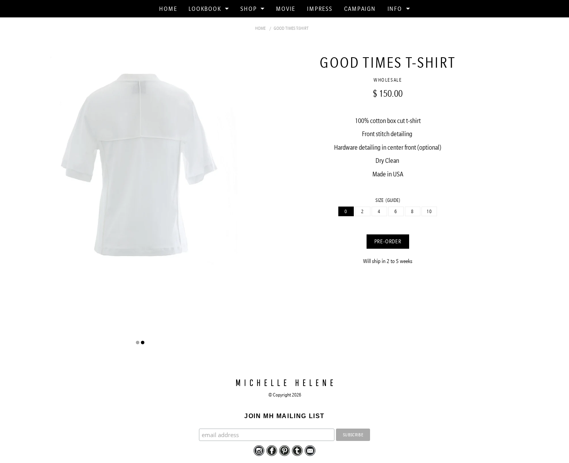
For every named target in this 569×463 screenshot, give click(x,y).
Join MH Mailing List (284, 416)
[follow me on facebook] (272, 450)
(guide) (393, 200)
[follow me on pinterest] (284, 450)
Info (394, 8)
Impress (319, 8)
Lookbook (205, 8)
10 (429, 211)
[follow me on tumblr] (297, 450)
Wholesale (388, 79)
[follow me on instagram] (259, 450)
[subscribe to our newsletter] (310, 450)
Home (168, 8)
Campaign (360, 8)
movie (285, 8)
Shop (248, 8)
